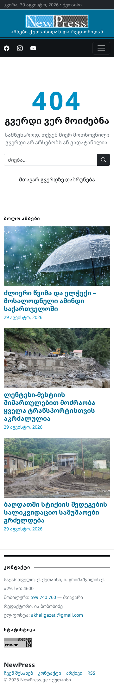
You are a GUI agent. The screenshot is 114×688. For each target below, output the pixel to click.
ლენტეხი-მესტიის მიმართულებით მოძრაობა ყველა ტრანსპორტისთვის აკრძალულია (49, 406)
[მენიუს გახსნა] (101, 48)
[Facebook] (7, 48)
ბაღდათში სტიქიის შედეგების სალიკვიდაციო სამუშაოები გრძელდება (55, 512)
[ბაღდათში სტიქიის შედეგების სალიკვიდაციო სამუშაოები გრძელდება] (57, 468)
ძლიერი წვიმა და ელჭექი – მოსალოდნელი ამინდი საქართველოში (50, 301)
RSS (91, 673)
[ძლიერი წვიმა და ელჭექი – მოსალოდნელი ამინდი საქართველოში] (57, 256)
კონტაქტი (49, 673)
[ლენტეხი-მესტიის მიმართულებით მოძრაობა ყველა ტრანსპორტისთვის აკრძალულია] (57, 358)
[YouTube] (33, 48)
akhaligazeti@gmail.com (57, 615)
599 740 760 (43, 597)
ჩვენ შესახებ (18, 673)
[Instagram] (20, 48)
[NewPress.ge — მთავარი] (57, 18)
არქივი (74, 673)
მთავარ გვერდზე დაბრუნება (57, 179)
